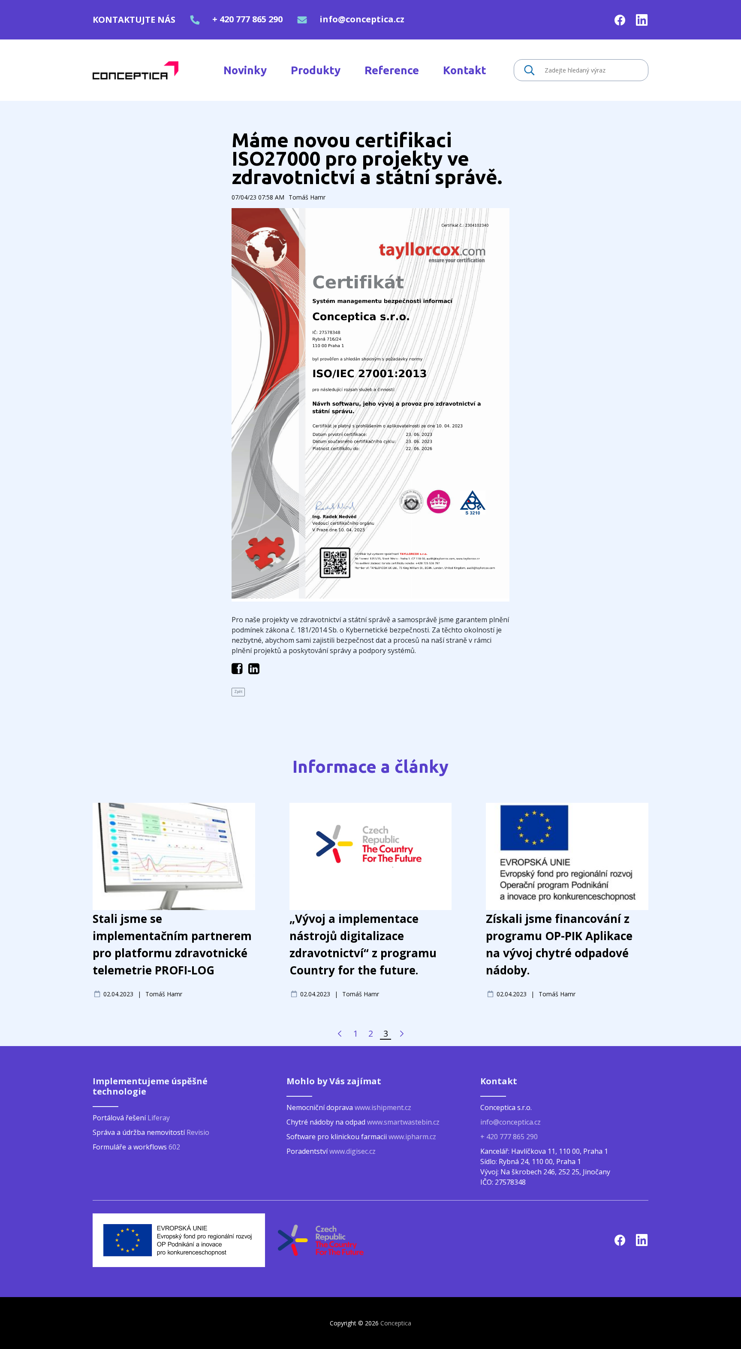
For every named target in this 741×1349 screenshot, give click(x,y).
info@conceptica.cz (361, 19)
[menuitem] (245, 70)
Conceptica (395, 1323)
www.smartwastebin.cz (403, 1122)
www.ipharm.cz (412, 1136)
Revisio (198, 1132)
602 (174, 1147)
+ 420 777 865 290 (247, 19)
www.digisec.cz (352, 1151)
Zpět (238, 691)
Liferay (159, 1117)
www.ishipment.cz (383, 1107)
